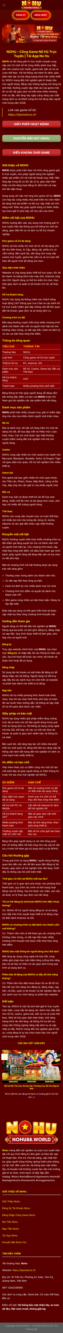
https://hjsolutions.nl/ (22, 114)
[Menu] (4, 5)
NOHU (5, 61)
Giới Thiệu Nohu (11, 1201)
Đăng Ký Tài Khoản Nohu (16, 1208)
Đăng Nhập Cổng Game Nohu (18, 1215)
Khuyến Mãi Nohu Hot (14, 1242)
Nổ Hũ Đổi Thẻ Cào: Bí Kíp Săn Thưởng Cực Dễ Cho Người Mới (31, 1087)
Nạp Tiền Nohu (10, 1228)
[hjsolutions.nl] (31, 5)
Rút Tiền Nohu (10, 1221)
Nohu (5, 1150)
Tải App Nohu (9, 1235)
